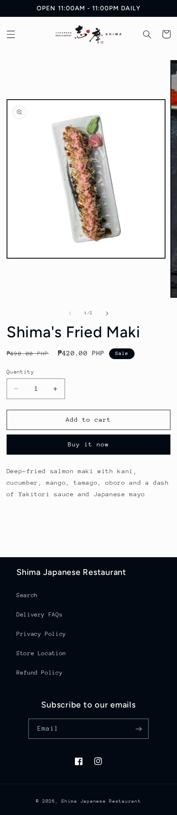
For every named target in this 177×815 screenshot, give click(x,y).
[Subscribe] (138, 729)
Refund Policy (39, 672)
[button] (10, 34)
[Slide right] (107, 313)
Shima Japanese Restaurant (101, 801)
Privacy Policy (41, 634)
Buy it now (88, 444)
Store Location (41, 653)
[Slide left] (70, 313)
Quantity (20, 372)
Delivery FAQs (39, 614)
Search (27, 595)
